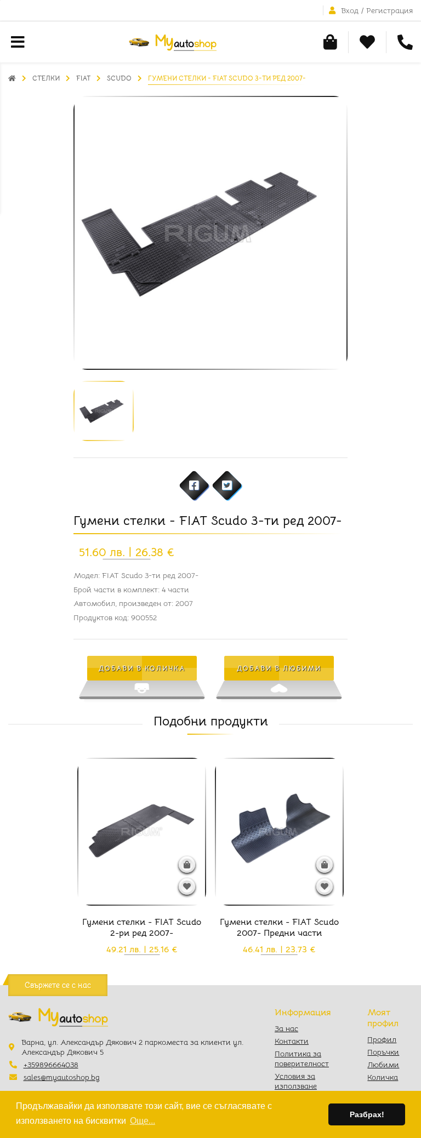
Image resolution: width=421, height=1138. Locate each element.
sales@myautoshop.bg (62, 1077)
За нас (286, 1028)
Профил (381, 1039)
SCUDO (119, 78)
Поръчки (383, 1052)
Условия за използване (296, 1081)
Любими (383, 1065)
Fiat (83, 78)
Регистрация (389, 10)
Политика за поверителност (302, 1058)
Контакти (292, 1041)
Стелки (46, 78)
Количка (382, 1077)
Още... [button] (142, 1120)
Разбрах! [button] (367, 1114)
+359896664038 (51, 1065)
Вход (350, 10)
